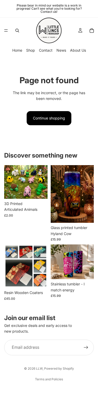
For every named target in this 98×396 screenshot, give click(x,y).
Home (17, 50)
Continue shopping (49, 118)
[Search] (17, 30)
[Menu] (6, 31)
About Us (78, 50)
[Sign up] (85, 347)
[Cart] (91, 30)
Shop (30, 50)
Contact (46, 50)
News (61, 50)
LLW (39, 368)
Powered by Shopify (59, 368)
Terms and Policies (49, 379)
